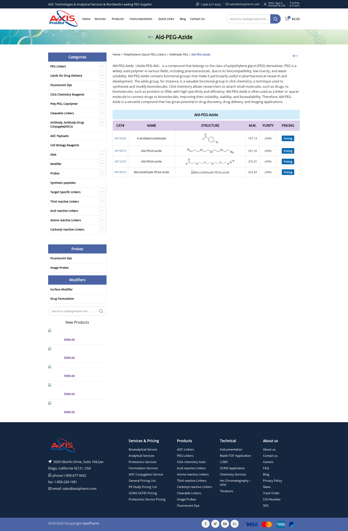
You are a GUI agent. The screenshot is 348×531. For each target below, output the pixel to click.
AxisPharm (91, 523)
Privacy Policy (272, 481)
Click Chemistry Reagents (67, 94)
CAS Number (272, 499)
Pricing (288, 138)
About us (269, 449)
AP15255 (120, 138)
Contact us (270, 456)
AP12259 (120, 161)
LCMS (224, 462)
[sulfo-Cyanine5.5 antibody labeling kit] (54, 407)
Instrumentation (231, 449)
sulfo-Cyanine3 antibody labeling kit (80, 386)
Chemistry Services (233, 474)
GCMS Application (232, 468)
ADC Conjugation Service (146, 474)
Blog (266, 474)
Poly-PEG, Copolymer (64, 104)
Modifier (56, 164)
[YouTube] (225, 524)
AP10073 (120, 151)
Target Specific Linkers (65, 192)
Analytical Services (141, 456)
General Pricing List (142, 481)
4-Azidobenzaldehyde (151, 138)
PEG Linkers (58, 66)
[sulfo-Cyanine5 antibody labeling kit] (54, 335)
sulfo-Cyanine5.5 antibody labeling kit (81, 405)
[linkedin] (235, 524)
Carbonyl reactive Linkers (67, 229)
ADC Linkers (185, 449)
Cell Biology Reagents (64, 145)
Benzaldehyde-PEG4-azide (151, 172)
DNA (53, 154)
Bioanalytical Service (143, 449)
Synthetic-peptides (63, 183)
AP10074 (120, 172)
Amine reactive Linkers (65, 220)
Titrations (226, 491)
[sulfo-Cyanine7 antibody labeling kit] (54, 353)
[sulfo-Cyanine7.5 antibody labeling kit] (54, 371)
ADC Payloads (59, 136)
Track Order (271, 493)
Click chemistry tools (191, 462)
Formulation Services (143, 468)
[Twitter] (215, 524)
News (267, 487)
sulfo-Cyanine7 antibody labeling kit (80, 350)
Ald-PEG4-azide (151, 161)
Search (275, 19)
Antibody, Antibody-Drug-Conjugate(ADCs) (67, 124)
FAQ (266, 468)
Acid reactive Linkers (64, 211)
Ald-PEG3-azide (151, 151)
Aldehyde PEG (178, 54)
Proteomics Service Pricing (147, 499)
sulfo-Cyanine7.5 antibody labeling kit (81, 368)
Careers (268, 462)
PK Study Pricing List (143, 487)
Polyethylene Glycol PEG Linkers (145, 54)
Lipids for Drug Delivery (66, 75)
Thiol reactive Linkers (64, 201)
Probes (55, 173)
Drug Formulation (62, 298)
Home (116, 54)
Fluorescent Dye (61, 85)
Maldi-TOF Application (235, 456)
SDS (265, 505)
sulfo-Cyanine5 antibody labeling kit (80, 332)
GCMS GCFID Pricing (143, 493)
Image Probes (59, 268)
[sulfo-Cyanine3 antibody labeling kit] (54, 389)
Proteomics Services (142, 462)
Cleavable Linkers (62, 113)
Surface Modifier (61, 289)
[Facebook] (206, 524)
